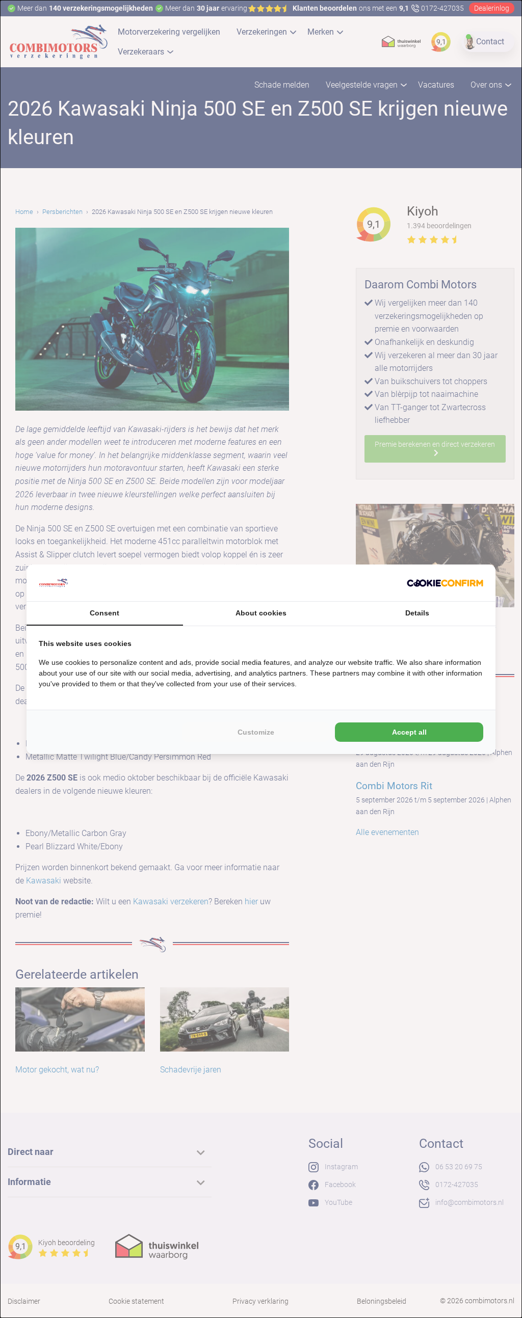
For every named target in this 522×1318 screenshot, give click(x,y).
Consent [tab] (104, 613)
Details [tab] (417, 613)
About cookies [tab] (261, 613)
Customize (256, 732)
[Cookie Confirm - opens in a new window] (445, 583)
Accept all (409, 732)
